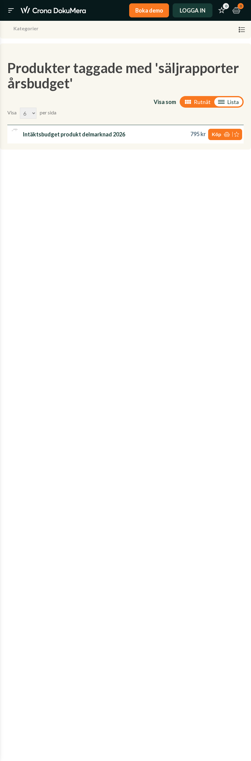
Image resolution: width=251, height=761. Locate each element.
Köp (216, 134)
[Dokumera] (53, 10)
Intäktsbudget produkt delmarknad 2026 (74, 134)
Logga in (192, 10)
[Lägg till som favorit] (237, 134)
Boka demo (149, 10)
